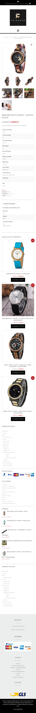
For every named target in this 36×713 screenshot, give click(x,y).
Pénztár (4, 499)
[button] (31, 44)
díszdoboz (8, 195)
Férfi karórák (6, 441)
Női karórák (17, 37)
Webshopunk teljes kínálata (9, 503)
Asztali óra (5, 447)
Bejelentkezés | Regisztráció (11, 3)
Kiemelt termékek (6, 495)
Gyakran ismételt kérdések (8, 491)
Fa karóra (11, 37)
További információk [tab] (9, 203)
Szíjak (4, 433)
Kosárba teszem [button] (18, 280)
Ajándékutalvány (7, 437)
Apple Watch (5, 431)
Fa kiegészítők (5, 445)
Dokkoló (8, 454)
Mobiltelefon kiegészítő (8, 452)
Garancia (4, 490)
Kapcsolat (4, 493)
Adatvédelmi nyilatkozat (8, 486)
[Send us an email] (18, 1)
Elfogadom (18, 709)
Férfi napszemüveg (7, 463)
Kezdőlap (6, 37)
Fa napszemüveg (6, 461)
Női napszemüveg (7, 465)
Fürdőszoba (6, 448)
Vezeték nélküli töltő (11, 457)
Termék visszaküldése (7, 501)
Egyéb (3, 435)
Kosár (3, 497)
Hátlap (7, 456)
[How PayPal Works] (18, 650)
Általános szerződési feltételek (9, 488)
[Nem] (30, 706)
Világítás (5, 459)
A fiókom (4, 484)
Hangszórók (6, 450)
